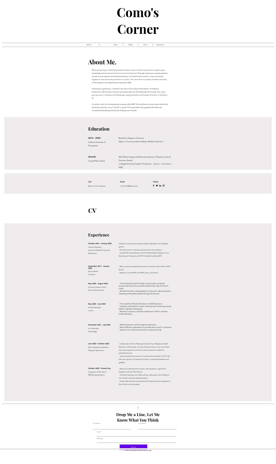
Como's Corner (138, 20)
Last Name (142, 423)
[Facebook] (153, 185)
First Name (96, 423)
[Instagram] (163, 185)
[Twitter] (157, 185)
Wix (150, 450)
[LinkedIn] (160, 185)
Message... (100, 438)
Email (98, 432)
